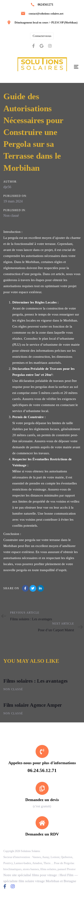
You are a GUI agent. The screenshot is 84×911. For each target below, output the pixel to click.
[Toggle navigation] (76, 66)
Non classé (11, 215)
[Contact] (42, 795)
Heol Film (66, 875)
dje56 (7, 187)
